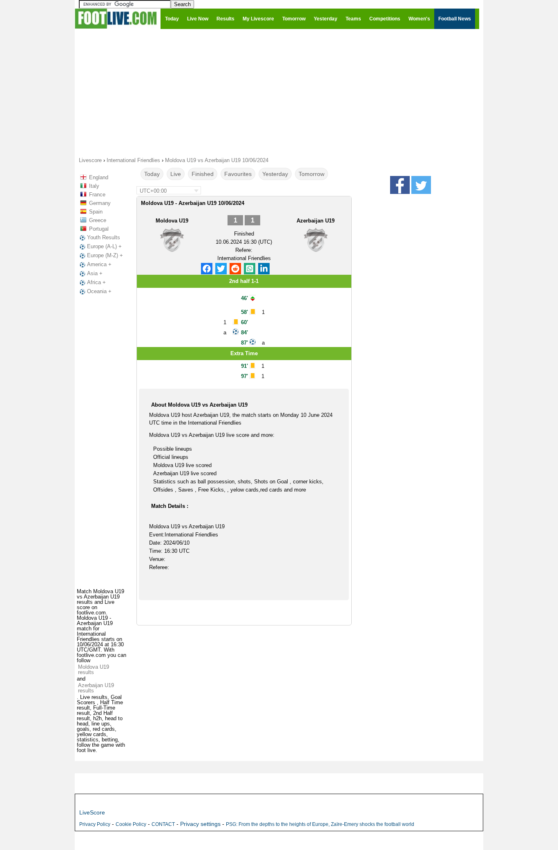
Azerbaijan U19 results (96, 688)
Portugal (99, 229)
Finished (203, 174)
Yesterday (275, 174)
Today (152, 174)
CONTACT (163, 824)
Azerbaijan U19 (316, 221)
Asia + (95, 273)
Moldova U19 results (93, 669)
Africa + (96, 282)
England (98, 177)
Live (175, 174)
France (97, 194)
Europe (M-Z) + (105, 255)
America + (99, 264)
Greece (97, 220)
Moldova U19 (172, 221)
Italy (94, 186)
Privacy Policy (94, 824)
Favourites (238, 174)
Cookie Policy (131, 824)
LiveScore (92, 812)
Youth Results (103, 237)
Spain (96, 212)
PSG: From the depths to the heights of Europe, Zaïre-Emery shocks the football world (320, 824)
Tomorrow (311, 174)
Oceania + (99, 291)
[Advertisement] (279, 92)
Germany (100, 203)
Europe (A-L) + (104, 246)
